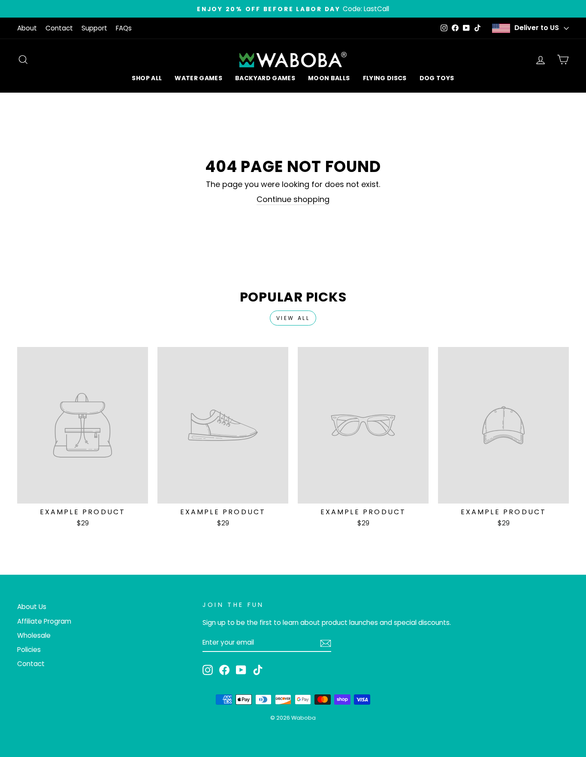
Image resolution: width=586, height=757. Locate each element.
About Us (31, 606)
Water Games (198, 78)
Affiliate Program (44, 621)
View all (293, 318)
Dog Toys (437, 78)
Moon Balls (329, 78)
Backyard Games (265, 78)
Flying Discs (385, 78)
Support (94, 28)
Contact (59, 28)
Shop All (147, 78)
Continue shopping (293, 199)
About (27, 28)
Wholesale (34, 635)
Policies (29, 649)
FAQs (124, 28)
